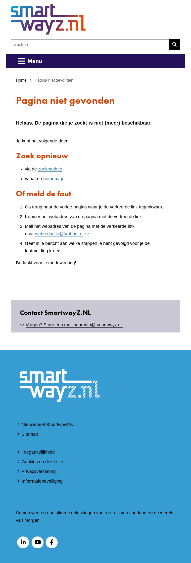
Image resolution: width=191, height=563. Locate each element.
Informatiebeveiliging (42, 481)
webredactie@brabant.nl (59, 233)
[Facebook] (52, 542)
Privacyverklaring (39, 471)
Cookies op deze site (42, 461)
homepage (53, 178)
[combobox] (90, 44)
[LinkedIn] (23, 542)
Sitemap (30, 434)
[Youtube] (38, 542)
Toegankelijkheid (38, 452)
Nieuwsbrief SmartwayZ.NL (49, 424)
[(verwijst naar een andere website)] (59, 409)
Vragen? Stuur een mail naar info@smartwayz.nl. (74, 324)
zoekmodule (50, 168)
